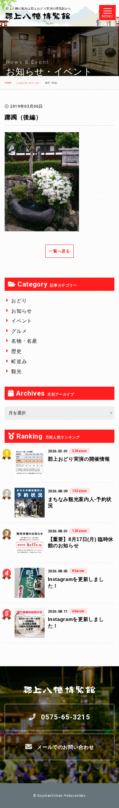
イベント (21, 321)
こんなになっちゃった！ (28, 82)
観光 (16, 371)
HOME (8, 82)
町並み (19, 361)
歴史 (16, 351)
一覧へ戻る (59, 251)
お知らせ (21, 311)
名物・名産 (24, 341)
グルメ (19, 331)
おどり (19, 300)
